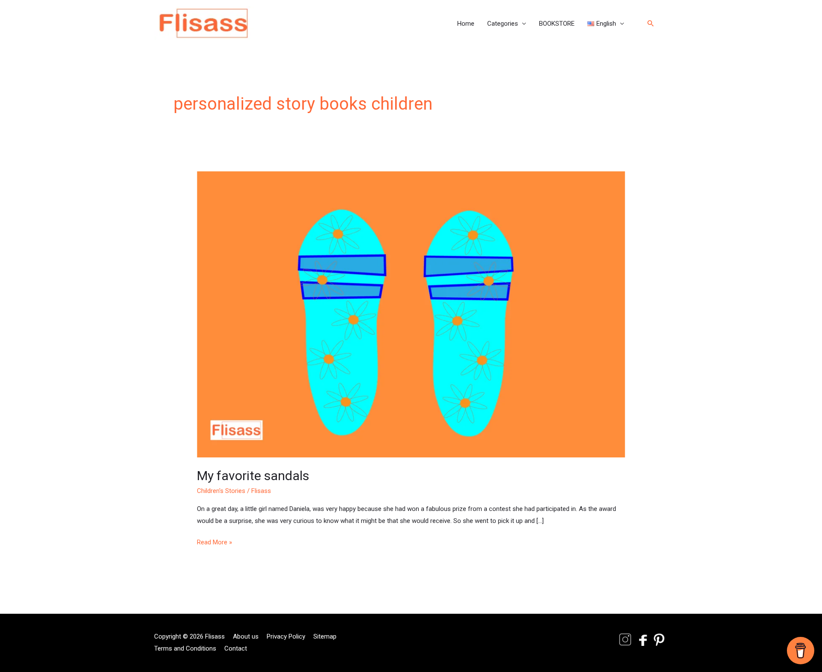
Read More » (214, 541)
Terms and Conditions (185, 648)
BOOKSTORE (557, 23)
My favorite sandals (253, 475)
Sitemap (325, 636)
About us (246, 636)
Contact (235, 648)
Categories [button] (502, 23)
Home (465, 23)
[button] (606, 23)
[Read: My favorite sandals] (411, 314)
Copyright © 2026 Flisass (189, 636)
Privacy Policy (286, 636)
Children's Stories (221, 491)
